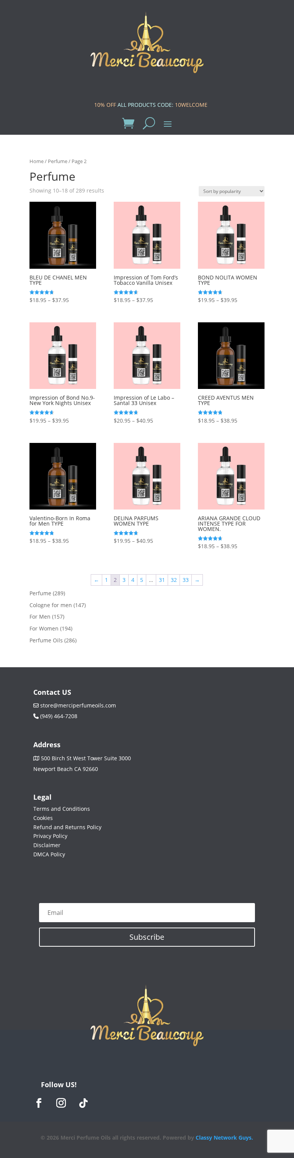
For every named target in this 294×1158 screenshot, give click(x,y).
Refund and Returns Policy (67, 827)
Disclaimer (46, 845)
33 (186, 579)
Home (36, 161)
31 (162, 579)
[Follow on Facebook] (39, 1103)
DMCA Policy (49, 854)
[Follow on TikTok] (83, 1103)
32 (174, 579)
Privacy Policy (50, 836)
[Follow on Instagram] (61, 1103)
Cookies (43, 818)
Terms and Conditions (61, 808)
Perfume (57, 161)
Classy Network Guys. (224, 1137)
